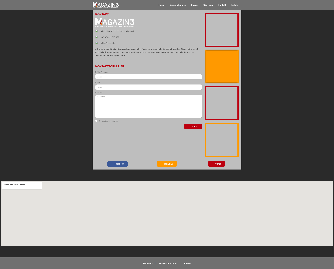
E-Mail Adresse (101, 72)
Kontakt (222, 5)
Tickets (234, 5)
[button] (117, 164)
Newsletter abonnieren (108, 121)
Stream (194, 5)
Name (97, 82)
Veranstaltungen (178, 5)
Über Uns (208, 5)
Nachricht (99, 93)
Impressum (148, 263)
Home (161, 5)
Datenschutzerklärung (168, 263)
